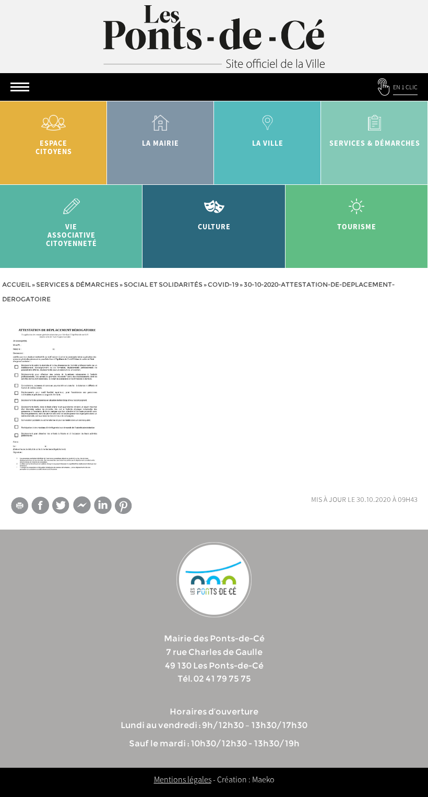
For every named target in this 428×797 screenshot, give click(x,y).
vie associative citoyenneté (71, 235)
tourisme (356, 226)
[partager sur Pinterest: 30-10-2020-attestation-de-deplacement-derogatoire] (124, 505)
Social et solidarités (163, 284)
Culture (214, 226)
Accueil (16, 284)
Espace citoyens (53, 147)
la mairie (160, 143)
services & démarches (374, 143)
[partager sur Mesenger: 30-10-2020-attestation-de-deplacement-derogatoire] (82, 507)
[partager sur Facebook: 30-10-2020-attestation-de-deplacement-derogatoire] (40, 505)
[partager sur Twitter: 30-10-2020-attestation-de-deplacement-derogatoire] (61, 505)
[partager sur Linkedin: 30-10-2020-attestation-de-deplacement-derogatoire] (103, 505)
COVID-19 (223, 284)
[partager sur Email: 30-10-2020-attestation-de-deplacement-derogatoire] (19, 507)
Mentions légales (182, 779)
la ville (267, 143)
